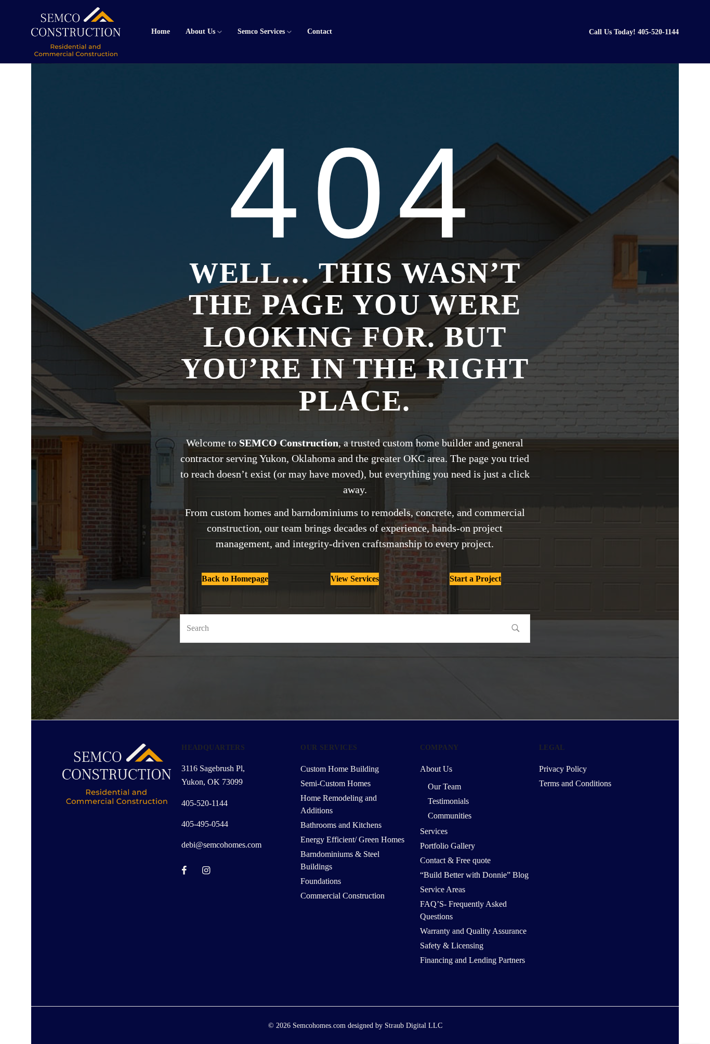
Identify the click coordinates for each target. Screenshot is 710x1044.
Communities (449, 815)
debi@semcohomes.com (221, 844)
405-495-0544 (204, 824)
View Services (355, 578)
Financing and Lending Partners (472, 960)
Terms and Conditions (575, 783)
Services (434, 831)
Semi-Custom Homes (335, 783)
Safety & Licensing (451, 945)
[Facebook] (184, 871)
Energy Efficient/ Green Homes (352, 839)
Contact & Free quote (455, 860)
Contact (319, 31)
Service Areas (442, 889)
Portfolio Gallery (447, 845)
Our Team (444, 786)
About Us (200, 31)
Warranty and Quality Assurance (473, 931)
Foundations (320, 881)
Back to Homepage (235, 578)
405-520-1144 (658, 32)
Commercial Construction (342, 895)
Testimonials (448, 801)
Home (160, 31)
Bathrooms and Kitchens (341, 825)
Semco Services (261, 31)
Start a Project (475, 578)
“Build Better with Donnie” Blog (474, 874)
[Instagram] (206, 871)
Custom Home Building (339, 768)
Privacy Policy (563, 768)
